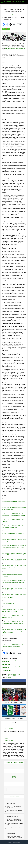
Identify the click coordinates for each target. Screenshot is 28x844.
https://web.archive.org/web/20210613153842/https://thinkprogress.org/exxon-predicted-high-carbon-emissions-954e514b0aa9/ (13, 575)
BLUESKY (14, 777)
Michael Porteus (10, 836)
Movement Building (12, 675)
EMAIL (14, 775)
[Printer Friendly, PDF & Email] (6, 29)
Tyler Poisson (8, 677)
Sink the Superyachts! (15, 799)
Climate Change (16, 674)
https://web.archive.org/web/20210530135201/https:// (12, 637)
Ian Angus (5, 738)
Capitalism (10, 674)
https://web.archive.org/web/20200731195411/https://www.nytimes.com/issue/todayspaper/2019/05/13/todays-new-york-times (14, 582)
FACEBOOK (14, 776)
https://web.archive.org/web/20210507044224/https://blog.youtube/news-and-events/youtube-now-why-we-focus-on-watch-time (14, 533)
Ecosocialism (5, 675)
